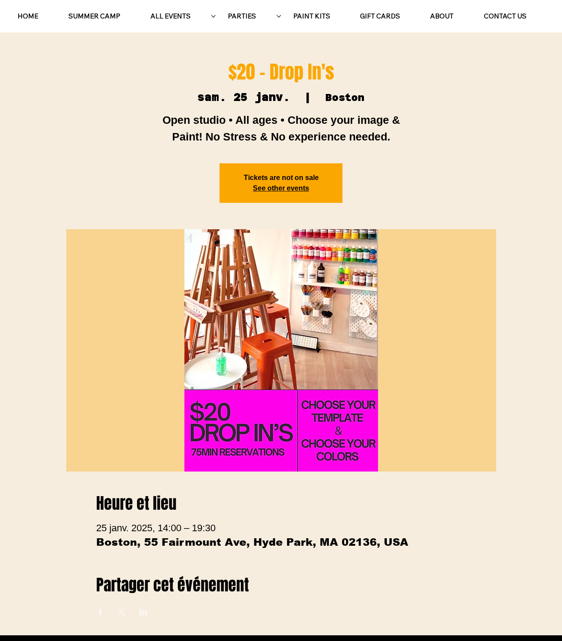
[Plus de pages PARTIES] (279, 16)
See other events (281, 188)
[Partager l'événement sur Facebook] (100, 612)
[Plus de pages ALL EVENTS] (213, 16)
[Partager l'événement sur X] (122, 612)
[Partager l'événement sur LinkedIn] (143, 612)
